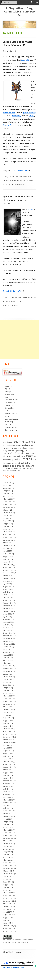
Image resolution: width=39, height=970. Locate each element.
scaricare (24, 462)
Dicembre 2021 (8, 636)
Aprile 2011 (6, 808)
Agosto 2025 (7, 515)
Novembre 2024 (8, 540)
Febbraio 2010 (8, 830)
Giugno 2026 (7, 488)
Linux (5, 453)
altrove (31, 116)
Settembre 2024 (8, 545)
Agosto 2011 (7, 805)
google (19, 450)
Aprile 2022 (6, 625)
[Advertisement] (19, 339)
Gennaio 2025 (7, 534)
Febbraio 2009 (8, 860)
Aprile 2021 (6, 658)
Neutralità (29, 453)
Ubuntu (24, 469)
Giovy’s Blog (9, 408)
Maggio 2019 (7, 720)
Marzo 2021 (7, 660)
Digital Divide (14, 448)
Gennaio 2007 (7, 928)
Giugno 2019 (7, 718)
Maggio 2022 (7, 622)
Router (8, 463)
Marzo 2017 (7, 778)
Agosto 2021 (7, 647)
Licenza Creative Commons (19, 942)
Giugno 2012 (7, 794)
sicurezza (18, 465)
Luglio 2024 (7, 551)
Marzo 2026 (7, 496)
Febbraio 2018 (8, 762)
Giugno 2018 (7, 751)
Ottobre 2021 (7, 641)
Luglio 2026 (7, 485)
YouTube (18, 301)
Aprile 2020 (6, 690)
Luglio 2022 (7, 617)
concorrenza (16, 446)
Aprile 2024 (6, 559)
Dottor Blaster (10, 403)
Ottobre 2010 (7, 813)
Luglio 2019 (7, 715)
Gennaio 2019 (7, 731)
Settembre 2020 (8, 677)
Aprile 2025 (6, 526)
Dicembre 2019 (8, 701)
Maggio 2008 (7, 885)
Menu (35, 2)
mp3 (9, 453)
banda (9, 442)
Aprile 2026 (6, 494)
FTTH (13, 451)
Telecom (29, 465)
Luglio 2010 (7, 819)
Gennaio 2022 (7, 633)
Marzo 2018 (7, 759)
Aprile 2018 (6, 756)
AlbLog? (8, 392)
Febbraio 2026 (8, 499)
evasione (13, 181)
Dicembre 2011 (8, 803)
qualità (14, 459)
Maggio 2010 (7, 822)
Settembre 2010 (8, 816)
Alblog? (7, 389)
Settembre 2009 (8, 844)
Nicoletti (19, 181)
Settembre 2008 (8, 874)
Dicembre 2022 (8, 603)
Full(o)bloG (9, 405)
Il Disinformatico (11, 413)
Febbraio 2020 (8, 696)
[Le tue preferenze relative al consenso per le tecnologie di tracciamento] (35, 966)
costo (24, 445)
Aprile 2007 (6, 920)
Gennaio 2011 (7, 811)
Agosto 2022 (7, 614)
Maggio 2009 (7, 852)
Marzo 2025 (7, 529)
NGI (34, 453)
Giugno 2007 (7, 915)
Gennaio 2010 (7, 833)
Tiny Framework (14, 952)
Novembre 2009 (8, 838)
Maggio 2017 (7, 773)
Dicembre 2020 (8, 669)
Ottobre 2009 (7, 841)
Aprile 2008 (6, 887)
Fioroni (30, 209)
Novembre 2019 (8, 704)
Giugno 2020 (7, 685)
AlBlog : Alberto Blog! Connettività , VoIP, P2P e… (19, 12)
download (22, 448)
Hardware (32, 451)
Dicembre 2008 (8, 865)
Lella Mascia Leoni (11, 419)
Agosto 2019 (7, 712)
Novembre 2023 (8, 573)
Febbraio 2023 (8, 597)
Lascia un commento (17, 184)
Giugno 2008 (7, 882)
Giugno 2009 (7, 849)
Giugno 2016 (7, 783)
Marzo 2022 (7, 628)
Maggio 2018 (7, 753)
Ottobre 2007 (7, 904)
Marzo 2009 (7, 857)
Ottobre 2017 (7, 770)
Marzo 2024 (7, 562)
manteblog (9, 422)
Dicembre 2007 (8, 898)
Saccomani (15, 463)
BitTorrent (18, 441)
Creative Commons (10, 125)
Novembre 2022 (8, 606)
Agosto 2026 (7, 483)
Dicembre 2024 (8, 537)
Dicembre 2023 (8, 570)
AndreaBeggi (9, 394)
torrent (16, 468)
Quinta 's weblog (11, 427)
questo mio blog (29, 112)
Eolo (29, 448)
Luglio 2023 (7, 584)
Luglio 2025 (7, 518)
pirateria (21, 456)
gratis (25, 450)
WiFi (11, 470)
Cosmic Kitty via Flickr (20, 170)
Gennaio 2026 (7, 502)
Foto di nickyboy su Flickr (13, 291)
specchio (5, 301)
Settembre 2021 (8, 644)
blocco (27, 442)
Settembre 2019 (8, 710)
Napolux (8, 424)
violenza (12, 301)
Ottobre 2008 (7, 871)
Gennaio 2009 (7, 863)
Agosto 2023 (7, 581)
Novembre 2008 (8, 868)
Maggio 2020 (7, 688)
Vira (28, 468)
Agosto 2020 (7, 679)
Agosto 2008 (7, 876)
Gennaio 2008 (7, 896)
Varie (20, 177)
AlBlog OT (8, 386)
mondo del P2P (9, 112)
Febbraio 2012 (8, 800)
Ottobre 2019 (7, 707)
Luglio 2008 (7, 879)
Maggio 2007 (7, 917)
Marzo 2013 (7, 792)
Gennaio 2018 (7, 764)
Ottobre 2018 (7, 740)
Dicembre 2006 (8, 931)
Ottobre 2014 (7, 786)
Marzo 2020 (7, 693)
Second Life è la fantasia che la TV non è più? (17, 43)
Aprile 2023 (6, 592)
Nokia (4, 456)
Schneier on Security (12, 430)
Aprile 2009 (6, 854)
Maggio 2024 (7, 556)
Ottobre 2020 (7, 674)
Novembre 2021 (8, 638)
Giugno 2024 (7, 554)
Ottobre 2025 (7, 510)
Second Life (25, 60)
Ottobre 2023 (7, 576)
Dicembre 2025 (8, 504)
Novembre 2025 (8, 507)
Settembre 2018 (8, 742)
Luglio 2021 (7, 649)
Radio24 (25, 181)
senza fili (8, 465)
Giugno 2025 (7, 521)
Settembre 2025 (8, 513)
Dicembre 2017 (8, 767)
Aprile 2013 (6, 789)
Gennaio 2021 (7, 666)
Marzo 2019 (7, 726)
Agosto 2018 (7, 745)
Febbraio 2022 (8, 630)
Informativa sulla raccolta (13, 967)
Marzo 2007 (7, 923)
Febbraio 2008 (8, 893)
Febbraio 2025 (8, 532)
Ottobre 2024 (7, 543)
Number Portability (12, 456)
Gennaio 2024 (7, 567)
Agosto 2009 (7, 846)
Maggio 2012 (7, 797)
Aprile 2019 (6, 723)
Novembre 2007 (8, 901)
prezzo (29, 455)
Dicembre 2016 (8, 781)
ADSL (5, 442)
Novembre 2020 (8, 671)
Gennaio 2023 (7, 600)
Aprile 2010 (6, 824)
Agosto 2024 (7, 548)
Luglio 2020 (7, 682)
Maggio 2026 (7, 491)
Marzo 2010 (7, 827)
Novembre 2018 (8, 737)
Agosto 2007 (7, 909)
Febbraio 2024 (8, 565)
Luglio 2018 (7, 748)
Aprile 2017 (6, 775)
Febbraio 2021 (8, 663)
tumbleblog (16, 116)
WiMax (16, 470)
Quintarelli (25, 459)
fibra (10, 450)
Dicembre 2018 (8, 734)
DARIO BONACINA (11, 400)
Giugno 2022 (7, 619)
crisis (6, 397)
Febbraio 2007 (8, 926)
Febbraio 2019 (8, 729)
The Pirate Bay (8, 468)
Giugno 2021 (7, 652)
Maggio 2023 (7, 589)
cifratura (9, 446)
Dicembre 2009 (8, 835)
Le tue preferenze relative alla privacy (21, 963)
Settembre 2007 (8, 906)
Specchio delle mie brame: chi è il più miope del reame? (18, 200)
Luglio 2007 (7, 912)
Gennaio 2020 (7, 699)
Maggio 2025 (7, 524)
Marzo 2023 (7, 595)
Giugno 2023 (7, 586)
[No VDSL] (12, 372)
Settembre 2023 (8, 578)
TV (6, 184)
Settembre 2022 (8, 611)
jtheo (7, 416)
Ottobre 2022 (7, 608)
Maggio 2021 (7, 655)
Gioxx (7, 411)
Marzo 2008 (7, 890)
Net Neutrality (18, 453)
